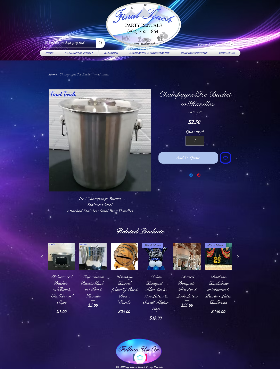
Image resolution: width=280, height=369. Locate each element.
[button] (230, 44)
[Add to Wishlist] (225, 158)
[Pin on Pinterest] (198, 175)
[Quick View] (61, 256)
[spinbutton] (195, 140)
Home (53, 74)
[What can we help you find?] (100, 43)
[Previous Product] (42, 256)
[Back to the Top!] (140, 357)
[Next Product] (238, 256)
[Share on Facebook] (191, 175)
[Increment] (200, 140)
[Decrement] (189, 140)
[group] (140, 288)
